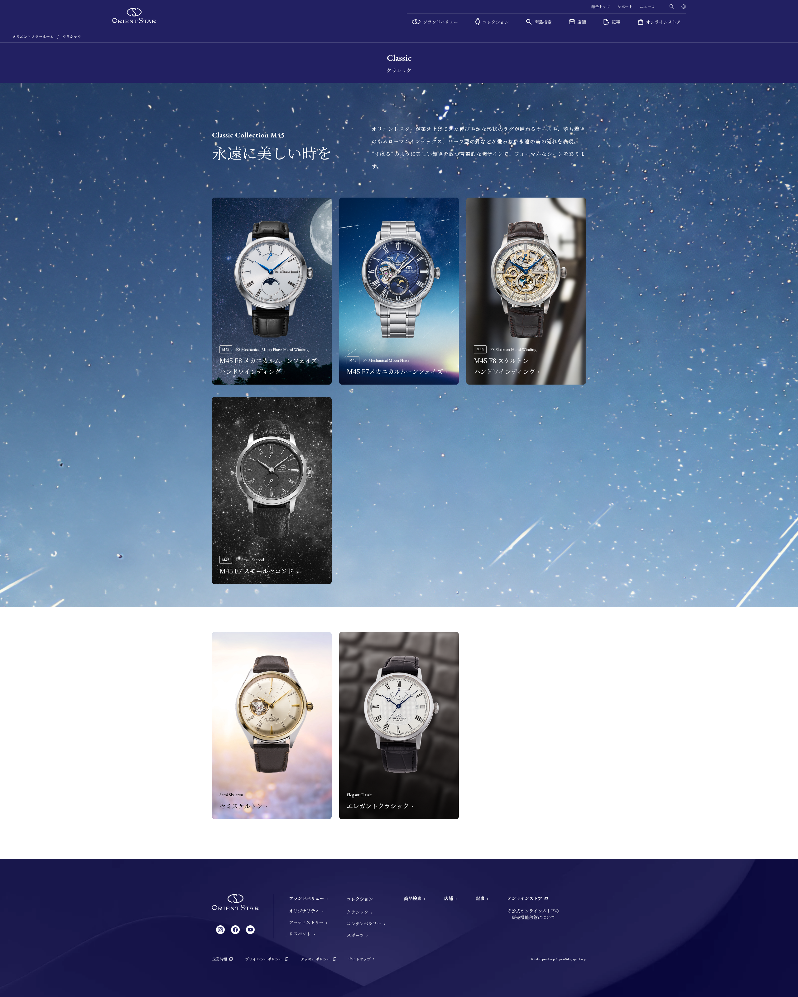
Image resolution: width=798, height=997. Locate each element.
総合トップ (600, 6)
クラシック (357, 912)
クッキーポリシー (315, 958)
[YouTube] (250, 929)
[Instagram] (220, 929)
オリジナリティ (304, 911)
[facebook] (235, 929)
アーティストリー (306, 922)
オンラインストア (524, 898)
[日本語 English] (683, 6)
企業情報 (219, 958)
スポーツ (355, 935)
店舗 (448, 898)
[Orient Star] (134, 15)
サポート (625, 6)
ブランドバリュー (306, 898)
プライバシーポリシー (263, 958)
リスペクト (300, 934)
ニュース (647, 6)
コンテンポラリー (364, 923)
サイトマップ (360, 958)
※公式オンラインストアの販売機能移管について (533, 914)
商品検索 (412, 898)
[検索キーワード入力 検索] (672, 6)
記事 (480, 898)
